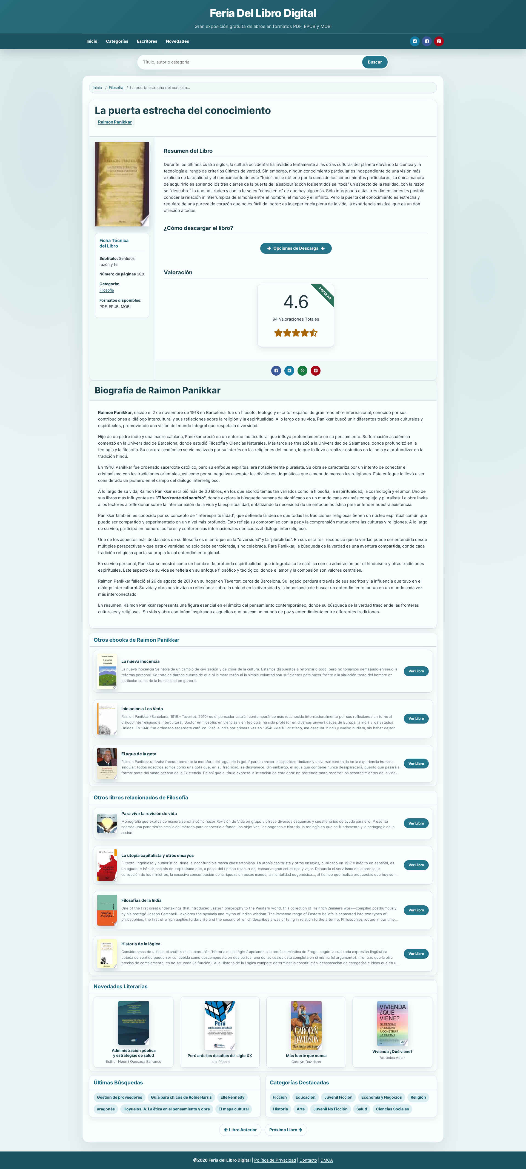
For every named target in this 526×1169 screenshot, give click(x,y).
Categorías (117, 41)
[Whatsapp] (302, 371)
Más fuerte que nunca (306, 1055)
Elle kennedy (232, 1097)
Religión (418, 1097)
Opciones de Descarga (296, 248)
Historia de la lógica (141, 943)
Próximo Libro (283, 1129)
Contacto (308, 1160)
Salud (361, 1109)
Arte (301, 1109)
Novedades (177, 41)
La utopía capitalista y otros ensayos (157, 855)
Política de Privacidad (275, 1160)
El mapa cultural (234, 1109)
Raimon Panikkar (115, 122)
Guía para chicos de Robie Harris (181, 1097)
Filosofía (116, 87)
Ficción (280, 1097)
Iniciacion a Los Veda (142, 708)
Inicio (92, 41)
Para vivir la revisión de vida (149, 813)
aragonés (106, 1109)
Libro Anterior (243, 1129)
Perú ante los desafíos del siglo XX (220, 1055)
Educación (306, 1097)
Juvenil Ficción (338, 1097)
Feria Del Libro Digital (263, 13)
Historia (280, 1109)
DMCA (327, 1160)
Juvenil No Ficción (330, 1109)
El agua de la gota (138, 753)
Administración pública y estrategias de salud (134, 1053)
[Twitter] (415, 41)
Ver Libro (416, 671)
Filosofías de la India (141, 900)
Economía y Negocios (381, 1097)
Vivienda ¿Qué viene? (392, 1051)
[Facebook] (427, 41)
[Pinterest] (439, 41)
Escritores (147, 41)
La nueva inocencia (140, 661)
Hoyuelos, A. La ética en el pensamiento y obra (167, 1109)
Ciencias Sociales (392, 1109)
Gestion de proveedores (119, 1097)
